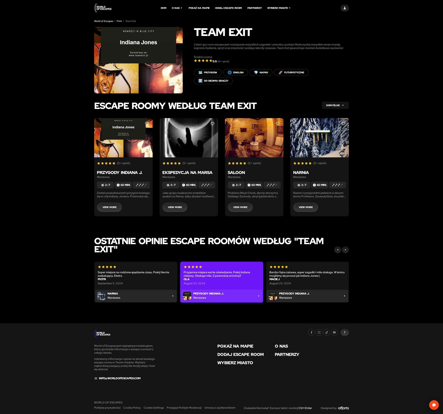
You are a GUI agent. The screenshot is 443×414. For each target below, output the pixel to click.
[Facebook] (311, 332)
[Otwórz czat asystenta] (434, 405)
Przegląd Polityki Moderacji (184, 408)
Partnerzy (254, 8)
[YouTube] (334, 332)
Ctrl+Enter (305, 408)
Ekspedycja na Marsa (187, 172)
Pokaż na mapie (199, 8)
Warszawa (103, 177)
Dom (163, 8)
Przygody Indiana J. (119, 172)
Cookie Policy (132, 408)
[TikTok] (326, 332)
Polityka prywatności (107, 408)
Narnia (301, 172)
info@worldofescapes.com (119, 378)
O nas (175, 8)
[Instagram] (319, 332)
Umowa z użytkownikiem (219, 408)
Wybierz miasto (277, 8)
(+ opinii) (222, 61)
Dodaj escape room (228, 8)
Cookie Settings (154, 408)
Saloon (236, 172)
